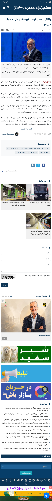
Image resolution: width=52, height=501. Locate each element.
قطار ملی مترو (44, 152)
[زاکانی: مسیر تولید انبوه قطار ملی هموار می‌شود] (26, 47)
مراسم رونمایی (20, 152)
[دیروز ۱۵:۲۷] (26, 315)
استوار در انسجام (44, 335)
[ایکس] (45, 481)
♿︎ (46, 495)
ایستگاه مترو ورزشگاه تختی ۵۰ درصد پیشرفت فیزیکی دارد (13, 204)
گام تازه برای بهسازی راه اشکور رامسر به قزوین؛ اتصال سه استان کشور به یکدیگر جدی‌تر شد (25, 443)
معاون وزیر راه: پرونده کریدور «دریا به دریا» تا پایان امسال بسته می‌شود (25, 423)
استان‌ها (29, 129)
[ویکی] (3, 481)
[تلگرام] (49, 481)
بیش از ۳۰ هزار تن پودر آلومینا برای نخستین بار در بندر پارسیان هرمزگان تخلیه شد (25, 449)
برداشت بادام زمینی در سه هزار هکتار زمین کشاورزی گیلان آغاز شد (27, 433)
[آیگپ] (29, 481)
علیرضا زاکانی (32, 152)
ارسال (4, 285)
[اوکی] (6, 481)
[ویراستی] (18, 481)
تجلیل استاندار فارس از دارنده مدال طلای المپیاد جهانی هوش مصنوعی (26, 419)
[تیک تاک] (10, 481)
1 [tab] (11, 296)
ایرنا (30, 7)
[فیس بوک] (14, 481)
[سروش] (22, 481)
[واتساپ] (26, 484)
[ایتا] (26, 481)
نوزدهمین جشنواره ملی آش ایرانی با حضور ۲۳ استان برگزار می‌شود (27, 426)
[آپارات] (37, 481)
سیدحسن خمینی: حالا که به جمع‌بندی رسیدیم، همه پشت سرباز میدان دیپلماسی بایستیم (26, 409)
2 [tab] (8, 296)
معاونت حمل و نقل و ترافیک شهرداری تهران (34, 148)
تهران (23, 129)
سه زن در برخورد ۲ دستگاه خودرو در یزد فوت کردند (32, 430)
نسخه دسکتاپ (26, 473)
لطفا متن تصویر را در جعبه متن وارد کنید (37, 275)
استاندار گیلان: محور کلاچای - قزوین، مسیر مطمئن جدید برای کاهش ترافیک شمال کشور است (26, 415)
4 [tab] (3, 296)
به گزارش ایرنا (46, 81)
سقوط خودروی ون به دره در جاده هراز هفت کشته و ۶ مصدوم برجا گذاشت (27, 438)
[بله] (33, 481)
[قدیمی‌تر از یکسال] (38, 192)
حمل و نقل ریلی (12, 148)
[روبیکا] (41, 481)
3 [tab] (6, 296)
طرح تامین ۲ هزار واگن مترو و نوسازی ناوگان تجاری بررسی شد (40, 232)
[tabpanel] (26, 320)
